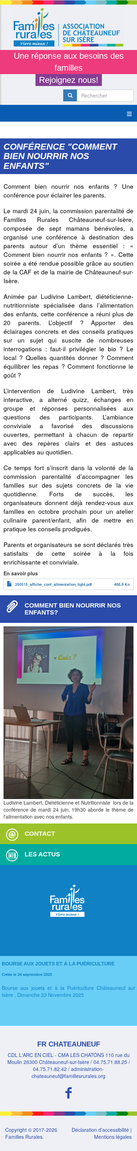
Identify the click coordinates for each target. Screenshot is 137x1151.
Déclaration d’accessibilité (100, 1129)
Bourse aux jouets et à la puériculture (58, 963)
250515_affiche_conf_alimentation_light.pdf (53, 584)
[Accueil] (68, 27)
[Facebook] (68, 1092)
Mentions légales (113, 1136)
